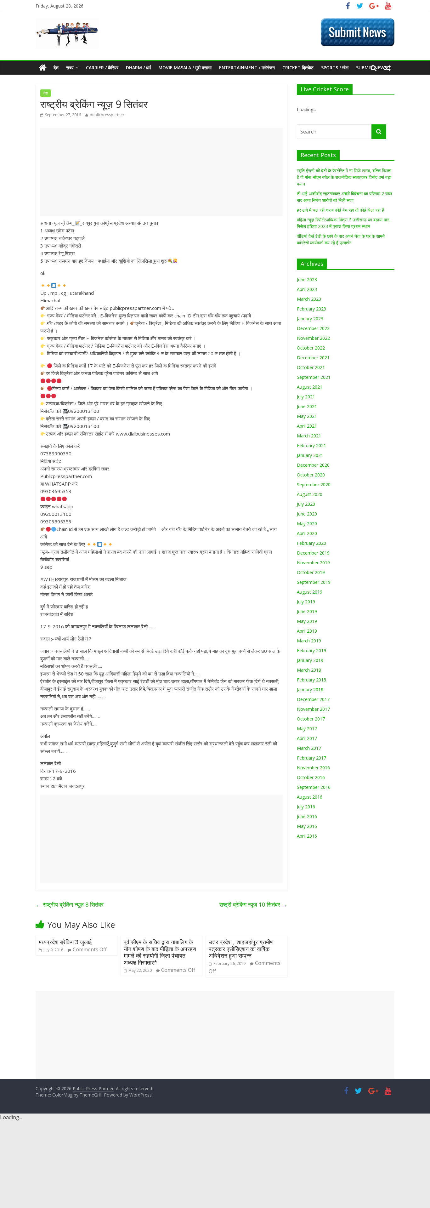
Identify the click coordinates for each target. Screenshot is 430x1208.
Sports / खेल (334, 68)
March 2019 (309, 641)
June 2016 (307, 816)
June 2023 (307, 279)
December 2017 (313, 699)
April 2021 (307, 426)
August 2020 (309, 494)
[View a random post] (387, 67)
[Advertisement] (161, 172)
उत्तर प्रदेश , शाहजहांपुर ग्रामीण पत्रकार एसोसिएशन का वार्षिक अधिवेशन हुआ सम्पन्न (241, 948)
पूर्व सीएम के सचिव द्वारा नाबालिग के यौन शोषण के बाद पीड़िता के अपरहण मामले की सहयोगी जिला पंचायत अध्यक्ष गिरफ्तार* (160, 952)
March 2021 (309, 436)
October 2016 (311, 777)
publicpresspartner (107, 114)
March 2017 (309, 748)
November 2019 (313, 563)
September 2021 (314, 377)
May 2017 (307, 729)
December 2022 (313, 328)
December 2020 (313, 465)
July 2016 (306, 807)
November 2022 (313, 338)
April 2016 (307, 836)
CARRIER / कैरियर (102, 68)
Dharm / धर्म (138, 68)
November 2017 (313, 709)
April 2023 (307, 289)
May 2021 (307, 416)
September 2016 (314, 787)
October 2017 (311, 719)
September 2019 (314, 582)
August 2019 (309, 592)
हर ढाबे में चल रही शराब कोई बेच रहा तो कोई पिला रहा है (340, 210)
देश (56, 68)
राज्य (70, 68)
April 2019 (307, 631)
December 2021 (313, 358)
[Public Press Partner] (67, 21)
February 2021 (311, 445)
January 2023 (310, 319)
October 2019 (311, 572)
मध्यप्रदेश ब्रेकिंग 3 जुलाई (65, 942)
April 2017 (307, 738)
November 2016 (313, 768)
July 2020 (306, 504)
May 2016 (307, 826)
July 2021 (306, 397)
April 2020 (307, 533)
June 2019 (307, 611)
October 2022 (311, 348)
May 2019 (307, 621)
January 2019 (310, 660)
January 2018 (310, 689)
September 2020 (314, 484)
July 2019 (306, 602)
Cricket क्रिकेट (298, 68)
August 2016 (309, 797)
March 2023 (309, 299)
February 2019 (311, 650)
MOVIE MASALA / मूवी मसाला (185, 68)
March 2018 (309, 670)
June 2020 (307, 514)
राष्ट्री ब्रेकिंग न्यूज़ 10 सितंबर (253, 904)
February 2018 (311, 680)
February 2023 (311, 309)
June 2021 (307, 406)
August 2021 (309, 387)
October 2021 (311, 367)
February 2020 (311, 543)
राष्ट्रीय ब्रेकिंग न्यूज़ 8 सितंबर (70, 904)
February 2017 (311, 758)
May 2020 (307, 524)
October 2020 (311, 475)
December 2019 (313, 553)
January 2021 (310, 455)
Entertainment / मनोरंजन (247, 68)
